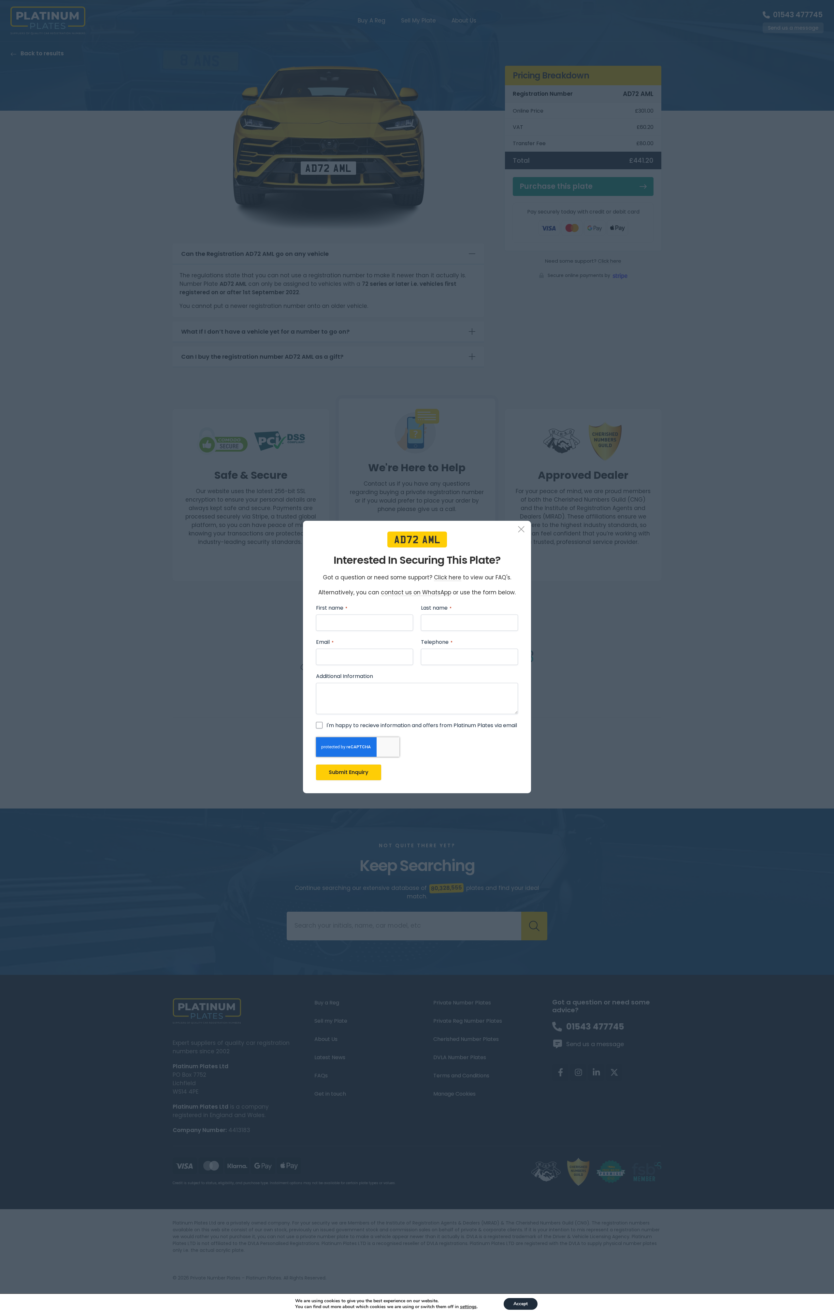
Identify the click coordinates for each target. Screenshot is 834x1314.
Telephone (437, 642)
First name (331, 608)
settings (468, 1307)
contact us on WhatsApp (416, 592)
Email (325, 642)
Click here (447, 577)
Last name (436, 608)
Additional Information (344, 676)
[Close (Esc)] (521, 530)
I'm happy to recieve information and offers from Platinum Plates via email (421, 725)
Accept (520, 1304)
